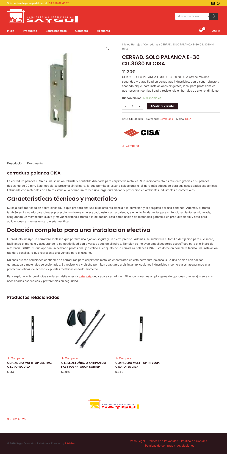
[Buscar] (213, 16)
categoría (85, 276)
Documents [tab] (35, 163)
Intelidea (69, 443)
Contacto (81, 31)
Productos (30, 31)
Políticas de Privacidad (163, 441)
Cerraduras (151, 44)
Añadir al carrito (162, 106)
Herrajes (136, 44)
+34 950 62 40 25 (58, 3)
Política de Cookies (194, 441)
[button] (107, 48)
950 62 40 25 (16, 419)
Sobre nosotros (56, 31)
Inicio (10, 31)
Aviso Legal (137, 441)
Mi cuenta (103, 31)
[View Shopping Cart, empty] (200, 30)
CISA (188, 118)
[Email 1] (213, 3)
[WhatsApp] (218, 3)
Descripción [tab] (15, 163)
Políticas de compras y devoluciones (169, 445)
